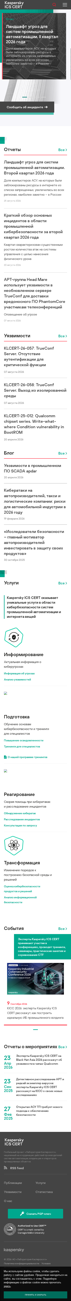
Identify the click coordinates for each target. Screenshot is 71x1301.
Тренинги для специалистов (22, 746)
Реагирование (19, 794)
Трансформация (22, 862)
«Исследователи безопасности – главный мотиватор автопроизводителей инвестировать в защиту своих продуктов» (34, 542)
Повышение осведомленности (23, 740)
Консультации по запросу (20, 825)
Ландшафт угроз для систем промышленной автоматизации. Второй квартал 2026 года (34, 167)
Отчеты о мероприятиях (30, 1046)
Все (61, 150)
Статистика (44, 1192)
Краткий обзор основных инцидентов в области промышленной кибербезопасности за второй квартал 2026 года (33, 226)
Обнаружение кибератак (20, 813)
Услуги (11, 582)
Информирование (23, 654)
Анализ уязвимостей (17, 679)
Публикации (13, 1183)
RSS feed (15, 1168)
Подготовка (17, 716)
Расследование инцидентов (22, 819)
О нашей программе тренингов (27, 757)
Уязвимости (17, 335)
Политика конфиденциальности (22, 1263)
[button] (35, 1029)
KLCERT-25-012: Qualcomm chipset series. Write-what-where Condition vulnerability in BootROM (34, 424)
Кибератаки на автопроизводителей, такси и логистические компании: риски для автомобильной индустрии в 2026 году (35, 501)
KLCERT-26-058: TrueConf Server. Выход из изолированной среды (35, 390)
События (14, 928)
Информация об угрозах (19, 673)
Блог (9, 453)
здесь (7, 1286)
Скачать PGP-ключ (38, 1213)
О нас (8, 1201)
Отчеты (12, 149)
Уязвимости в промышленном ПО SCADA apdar (32, 468)
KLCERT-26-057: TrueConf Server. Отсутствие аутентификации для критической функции (29, 356)
